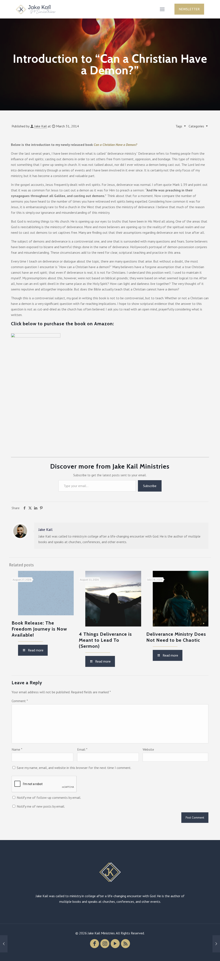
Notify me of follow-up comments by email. (49, 797)
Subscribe (149, 486)
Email (82, 749)
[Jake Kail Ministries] (36, 9)
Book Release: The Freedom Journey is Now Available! (39, 629)
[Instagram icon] (104, 943)
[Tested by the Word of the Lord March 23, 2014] (4, 943)
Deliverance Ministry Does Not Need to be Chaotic (176, 637)
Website (148, 749)
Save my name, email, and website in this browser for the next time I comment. (74, 767)
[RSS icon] (125, 943)
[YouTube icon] (115, 943)
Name (17, 749)
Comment (20, 701)
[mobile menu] (162, 9)
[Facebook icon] (94, 943)
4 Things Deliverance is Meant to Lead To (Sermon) (105, 640)
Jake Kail (40, 126)
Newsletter (189, 9)
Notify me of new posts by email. (41, 806)
